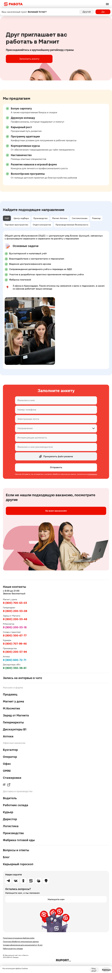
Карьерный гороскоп (18, 864)
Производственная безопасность (72, 225)
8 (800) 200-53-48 (15, 619)
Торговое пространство (16, 225)
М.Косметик (11, 708)
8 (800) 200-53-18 (15, 627)
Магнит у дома (13, 701)
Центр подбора (21, 218)
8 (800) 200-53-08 (15, 611)
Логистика (11, 826)
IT (4, 785)
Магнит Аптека (59, 218)
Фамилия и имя (26, 400)
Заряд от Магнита (16, 715)
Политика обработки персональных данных (21, 942)
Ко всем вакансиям (56, 510)
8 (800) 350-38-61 (14, 668)
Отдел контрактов (42, 225)
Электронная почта (28, 419)
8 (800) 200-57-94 (15, 651)
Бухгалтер (10, 750)
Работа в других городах (13, 949)
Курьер (8, 812)
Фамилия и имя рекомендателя (35, 447)
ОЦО (7, 218)
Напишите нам (56, 899)
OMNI (7, 771)
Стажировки (12, 778)
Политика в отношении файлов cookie (18, 938)
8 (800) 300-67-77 (15, 635)
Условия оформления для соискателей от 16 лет (23, 945)
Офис (7, 764)
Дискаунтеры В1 (14, 729)
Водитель (10, 798)
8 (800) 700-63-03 (15, 602)
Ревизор (96, 218)
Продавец (10, 694)
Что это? (93, 969)
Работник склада (15, 805)
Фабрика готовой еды (19, 840)
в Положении (92, 474)
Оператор (10, 757)
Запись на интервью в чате (22, 678)
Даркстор (10, 819)
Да (103, 11)
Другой (87, 11)
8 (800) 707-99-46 (15, 643)
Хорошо (106, 969)
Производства (13, 833)
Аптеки (8, 736)
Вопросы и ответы (16, 850)
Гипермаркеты (13, 722)
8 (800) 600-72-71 (14, 659)
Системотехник (80, 218)
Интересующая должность (32, 437)
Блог (6, 857)
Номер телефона (26, 409)
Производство (40, 218)
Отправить (56, 467)
